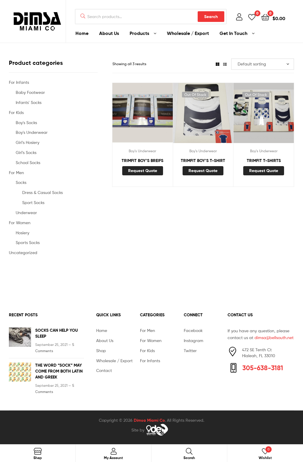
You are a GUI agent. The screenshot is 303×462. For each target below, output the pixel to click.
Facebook (193, 330)
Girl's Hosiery (27, 142)
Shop (101, 350)
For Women (19, 222)
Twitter (190, 350)
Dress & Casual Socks (42, 192)
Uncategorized (23, 252)
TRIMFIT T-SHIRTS (264, 160)
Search (211, 16)
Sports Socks (28, 242)
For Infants (19, 82)
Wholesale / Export (114, 360)
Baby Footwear (30, 92)
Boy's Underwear (142, 151)
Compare (142, 116)
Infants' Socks (28, 102)
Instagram (193, 340)
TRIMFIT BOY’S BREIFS (142, 160)
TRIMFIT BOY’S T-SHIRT (203, 160)
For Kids (16, 112)
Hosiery (22, 232)
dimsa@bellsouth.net (274, 337)
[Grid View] (217, 64)
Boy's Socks (26, 122)
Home (101, 330)
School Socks (28, 162)
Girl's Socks (26, 152)
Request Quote (142, 170)
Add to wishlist (127, 116)
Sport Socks (33, 202)
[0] (251, 17)
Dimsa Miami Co (149, 420)
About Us (104, 340)
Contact (104, 370)
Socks (21, 182)
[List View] (225, 64)
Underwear (26, 212)
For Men (16, 172)
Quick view (156, 116)
